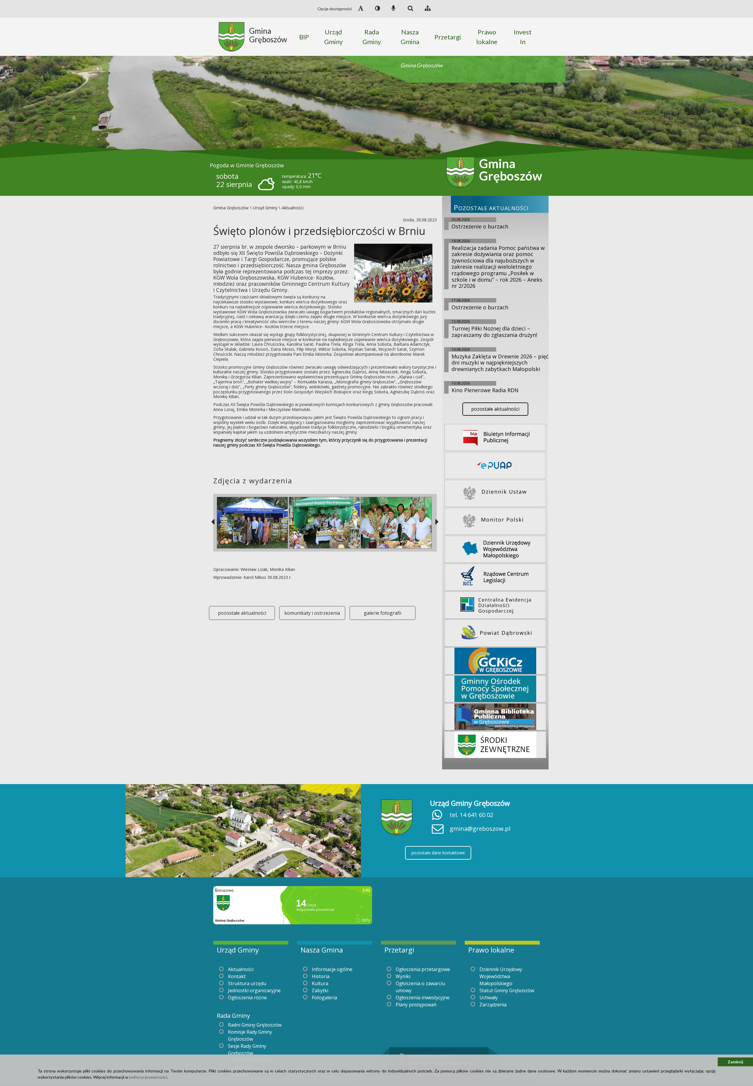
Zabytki (320, 990)
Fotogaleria (324, 997)
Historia (320, 976)
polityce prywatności (148, 1077)
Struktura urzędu (247, 983)
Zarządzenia (493, 1004)
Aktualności (241, 969)
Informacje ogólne (332, 969)
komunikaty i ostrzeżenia (312, 613)
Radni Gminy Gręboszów (254, 1025)
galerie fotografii (382, 613)
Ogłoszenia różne (247, 997)
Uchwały (488, 997)
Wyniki (403, 976)
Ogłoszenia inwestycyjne (422, 997)
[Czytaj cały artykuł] (393, 272)
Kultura (320, 983)
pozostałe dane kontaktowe (438, 853)
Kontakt (237, 976)
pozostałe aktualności (242, 613)
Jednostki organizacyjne (254, 990)
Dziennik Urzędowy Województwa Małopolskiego (500, 976)
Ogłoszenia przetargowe (423, 969)
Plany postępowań (416, 1004)
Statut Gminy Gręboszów (506, 990)
